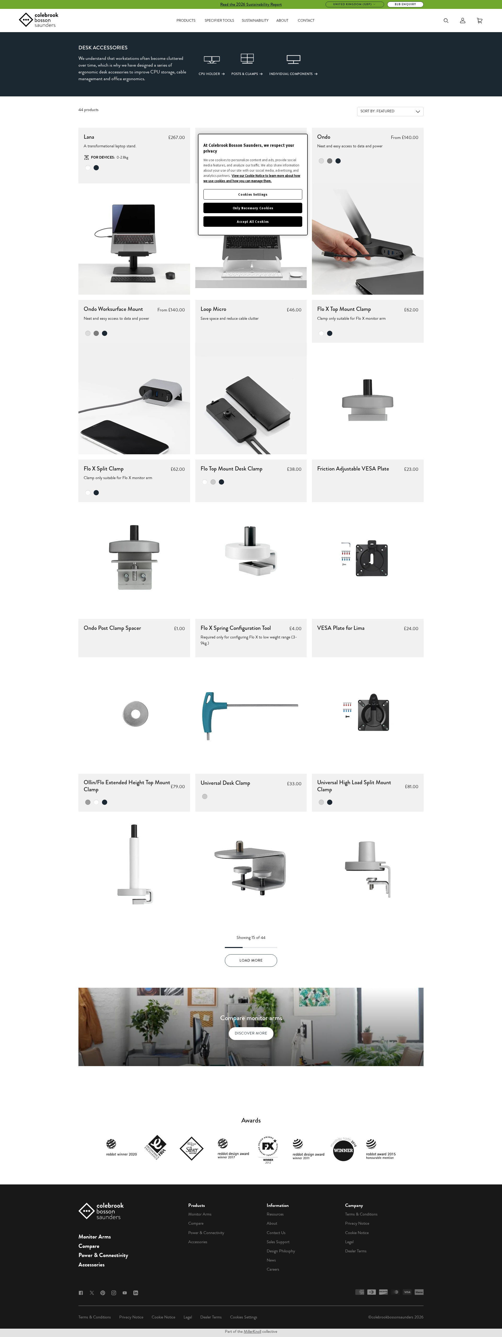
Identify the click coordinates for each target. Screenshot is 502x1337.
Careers (273, 1269)
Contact (306, 20)
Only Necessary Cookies (253, 207)
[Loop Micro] (251, 398)
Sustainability (255, 20)
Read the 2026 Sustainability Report (251, 4)
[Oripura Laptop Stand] (251, 239)
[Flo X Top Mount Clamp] (368, 398)
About (282, 20)
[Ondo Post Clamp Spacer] (134, 713)
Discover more (251, 1033)
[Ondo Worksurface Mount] (134, 398)
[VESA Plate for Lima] (368, 713)
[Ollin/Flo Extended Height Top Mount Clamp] (134, 867)
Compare (88, 1246)
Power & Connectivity (103, 1255)
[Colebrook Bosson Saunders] (38, 21)
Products (185, 20)
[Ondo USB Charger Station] (368, 239)
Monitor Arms (94, 1237)
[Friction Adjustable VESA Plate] (368, 558)
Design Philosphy (281, 1251)
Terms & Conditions (361, 1214)
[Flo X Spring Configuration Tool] (251, 713)
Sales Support (278, 1242)
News (271, 1260)
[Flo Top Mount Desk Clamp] (251, 558)
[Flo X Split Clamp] (134, 558)
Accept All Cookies (253, 221)
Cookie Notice (357, 1233)
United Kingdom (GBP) (352, 4)
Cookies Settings (243, 1317)
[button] (204, 64)
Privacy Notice (357, 1223)
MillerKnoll (252, 1331)
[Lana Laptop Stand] (134, 239)
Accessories (91, 1264)
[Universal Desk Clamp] (251, 867)
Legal (349, 1242)
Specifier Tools (219, 20)
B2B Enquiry (405, 4)
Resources (275, 1214)
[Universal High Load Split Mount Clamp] (368, 867)
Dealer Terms (356, 1251)
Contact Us (276, 1233)
